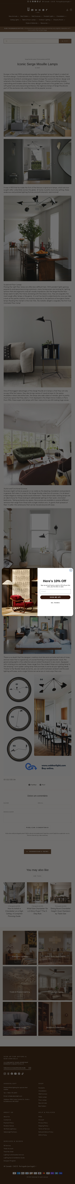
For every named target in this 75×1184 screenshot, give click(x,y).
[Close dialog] (71, 570)
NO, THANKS (55, 602)
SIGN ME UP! (55, 597)
